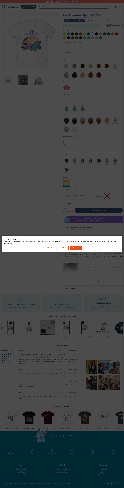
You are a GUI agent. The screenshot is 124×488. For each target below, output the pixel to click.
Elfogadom (76, 248)
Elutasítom (62, 248)
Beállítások (49, 248)
